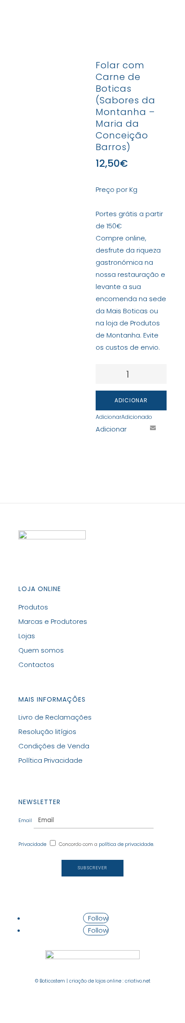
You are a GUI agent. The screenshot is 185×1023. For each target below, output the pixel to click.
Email (25, 820)
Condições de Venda (53, 746)
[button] (124, 417)
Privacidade (32, 844)
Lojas (26, 635)
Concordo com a (106, 844)
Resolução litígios (47, 731)
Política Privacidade (50, 760)
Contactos (36, 664)
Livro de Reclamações (55, 717)
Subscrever (92, 868)
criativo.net (137, 981)
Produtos (33, 607)
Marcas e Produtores (52, 621)
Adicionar (131, 400)
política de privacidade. (126, 844)
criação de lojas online (95, 981)
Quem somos (41, 650)
